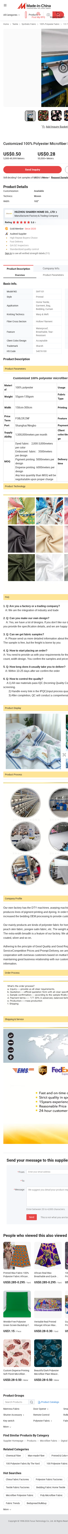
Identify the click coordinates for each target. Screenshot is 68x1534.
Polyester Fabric (41, 1420)
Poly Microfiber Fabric (51, 1495)
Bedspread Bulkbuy (37, 1503)
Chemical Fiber (13, 1455)
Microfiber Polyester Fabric (19, 1495)
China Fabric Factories (17, 1479)
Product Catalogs (50, 1402)
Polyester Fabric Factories (49, 1479)
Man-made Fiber (36, 1455)
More (6, 1509)
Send (31, 1217)
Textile (15, 24)
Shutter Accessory (12, 1414)
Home (6, 24)
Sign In (8, 253)
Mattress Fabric (11, 1408)
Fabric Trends (13, 1503)
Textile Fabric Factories (17, 1487)
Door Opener (39, 1408)
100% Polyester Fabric (49, 24)
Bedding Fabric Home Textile (50, 1487)
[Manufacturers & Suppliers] (34, 5)
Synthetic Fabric (29, 24)
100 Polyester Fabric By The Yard (23, 1463)
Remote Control (41, 1414)
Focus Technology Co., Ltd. (42, 1521)
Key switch (8, 1420)
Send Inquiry (32, 169)
